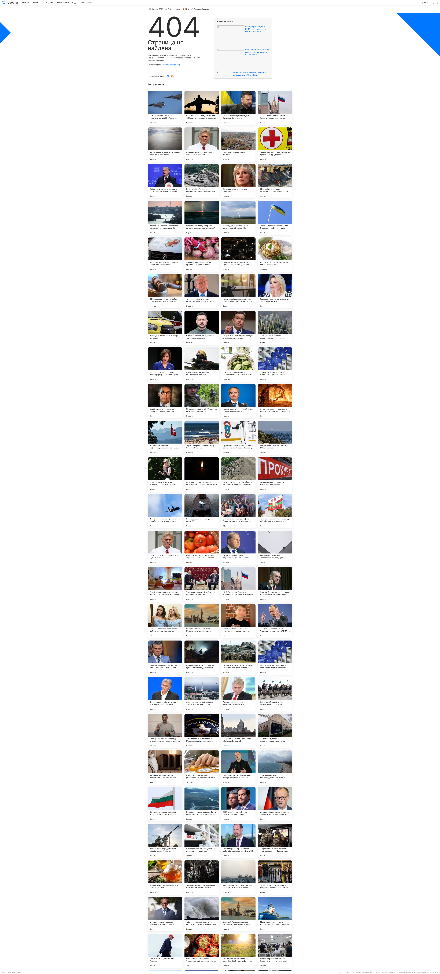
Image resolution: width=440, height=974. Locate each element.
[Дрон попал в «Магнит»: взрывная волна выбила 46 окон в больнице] (238, 438)
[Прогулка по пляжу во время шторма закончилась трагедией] (201, 218)
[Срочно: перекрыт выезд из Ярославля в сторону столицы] (238, 254)
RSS (340, 972)
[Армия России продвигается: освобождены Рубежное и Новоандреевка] (165, 841)
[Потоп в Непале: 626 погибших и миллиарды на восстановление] (238, 474)
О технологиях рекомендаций (362, 972)
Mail (3, 972)
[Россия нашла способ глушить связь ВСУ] (201, 511)
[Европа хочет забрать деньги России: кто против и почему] (275, 658)
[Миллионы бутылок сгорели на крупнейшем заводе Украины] (201, 658)
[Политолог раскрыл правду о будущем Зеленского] (238, 108)
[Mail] (3, 2)
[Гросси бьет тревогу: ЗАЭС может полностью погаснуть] (238, 401)
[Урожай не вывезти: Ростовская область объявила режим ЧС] (165, 218)
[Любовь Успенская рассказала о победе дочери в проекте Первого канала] (165, 621)
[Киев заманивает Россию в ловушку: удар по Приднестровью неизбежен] (165, 364)
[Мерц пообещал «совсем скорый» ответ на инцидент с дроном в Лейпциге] (165, 914)
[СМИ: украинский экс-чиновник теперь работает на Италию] (238, 767)
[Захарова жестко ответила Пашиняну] (238, 181)
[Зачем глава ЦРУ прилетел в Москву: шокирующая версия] (201, 731)
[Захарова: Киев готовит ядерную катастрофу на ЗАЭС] (275, 291)
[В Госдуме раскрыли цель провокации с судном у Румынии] (275, 914)
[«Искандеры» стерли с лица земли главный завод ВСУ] (238, 218)
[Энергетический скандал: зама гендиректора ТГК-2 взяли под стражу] (275, 841)
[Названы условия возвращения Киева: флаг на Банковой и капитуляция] (275, 218)
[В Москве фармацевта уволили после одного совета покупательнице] (201, 841)
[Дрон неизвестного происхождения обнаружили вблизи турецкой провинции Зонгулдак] (275, 767)
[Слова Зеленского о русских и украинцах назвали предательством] (201, 328)
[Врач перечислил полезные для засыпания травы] (165, 877)
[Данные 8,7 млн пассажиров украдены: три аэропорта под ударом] (238, 914)
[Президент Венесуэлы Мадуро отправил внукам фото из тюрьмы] (165, 731)
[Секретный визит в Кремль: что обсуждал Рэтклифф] (238, 731)
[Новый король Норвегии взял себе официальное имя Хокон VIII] (238, 841)
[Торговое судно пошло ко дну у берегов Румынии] (201, 438)
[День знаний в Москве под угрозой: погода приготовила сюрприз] (165, 474)
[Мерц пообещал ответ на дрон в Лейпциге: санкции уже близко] (275, 804)
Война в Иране (174, 9)
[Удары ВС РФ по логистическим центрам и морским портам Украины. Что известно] (201, 877)
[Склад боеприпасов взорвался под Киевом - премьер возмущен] (275, 401)
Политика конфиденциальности (384, 972)
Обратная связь (422, 972)
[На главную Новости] (11, 2)
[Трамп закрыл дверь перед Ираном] (165, 951)
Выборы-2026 (157, 9)
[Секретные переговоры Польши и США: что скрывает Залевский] (238, 658)
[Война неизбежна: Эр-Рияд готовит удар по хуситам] (275, 694)
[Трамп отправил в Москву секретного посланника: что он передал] (201, 291)
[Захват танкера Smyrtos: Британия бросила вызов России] (165, 144)
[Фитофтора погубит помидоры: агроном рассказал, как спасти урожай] (201, 548)
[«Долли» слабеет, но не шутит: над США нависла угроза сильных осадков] (201, 914)
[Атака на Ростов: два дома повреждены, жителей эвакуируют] (201, 364)
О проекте (347, 972)
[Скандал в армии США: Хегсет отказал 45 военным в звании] (165, 658)
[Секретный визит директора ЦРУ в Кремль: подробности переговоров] (238, 328)
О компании (11, 972)
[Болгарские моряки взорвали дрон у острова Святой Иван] (165, 804)
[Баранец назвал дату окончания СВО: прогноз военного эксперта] (201, 108)
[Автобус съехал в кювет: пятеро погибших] (165, 328)
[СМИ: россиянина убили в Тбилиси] (238, 144)
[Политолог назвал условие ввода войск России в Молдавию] (275, 511)
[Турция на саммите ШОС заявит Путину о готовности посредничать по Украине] (201, 584)
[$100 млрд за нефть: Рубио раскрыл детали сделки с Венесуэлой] (238, 804)
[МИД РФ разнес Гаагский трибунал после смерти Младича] (238, 584)
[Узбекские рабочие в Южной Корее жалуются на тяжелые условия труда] (275, 951)
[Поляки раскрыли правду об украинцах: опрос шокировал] (275, 364)
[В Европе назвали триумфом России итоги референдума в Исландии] (238, 511)
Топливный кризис (201, 9)
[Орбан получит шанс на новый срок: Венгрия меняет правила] (165, 181)
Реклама (19, 972)
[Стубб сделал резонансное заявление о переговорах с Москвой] (165, 401)
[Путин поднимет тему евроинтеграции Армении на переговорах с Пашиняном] (238, 548)
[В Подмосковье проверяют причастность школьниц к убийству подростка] (275, 474)
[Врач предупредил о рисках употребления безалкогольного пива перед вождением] (201, 767)
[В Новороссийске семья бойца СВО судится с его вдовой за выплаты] (165, 291)
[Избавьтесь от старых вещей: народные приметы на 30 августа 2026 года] (275, 877)
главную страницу (172, 65)
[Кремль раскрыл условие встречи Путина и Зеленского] (165, 548)
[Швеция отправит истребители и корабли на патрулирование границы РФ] (165, 511)
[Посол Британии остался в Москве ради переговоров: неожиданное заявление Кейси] (201, 621)
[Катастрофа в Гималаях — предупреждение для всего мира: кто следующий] (201, 181)
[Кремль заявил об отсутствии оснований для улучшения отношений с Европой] (165, 694)
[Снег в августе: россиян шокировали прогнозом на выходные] (275, 328)
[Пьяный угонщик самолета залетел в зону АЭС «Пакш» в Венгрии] (165, 108)
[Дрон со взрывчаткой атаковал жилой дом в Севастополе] (201, 694)
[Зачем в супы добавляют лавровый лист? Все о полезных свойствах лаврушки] (238, 364)
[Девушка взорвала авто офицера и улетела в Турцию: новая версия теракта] (275, 144)
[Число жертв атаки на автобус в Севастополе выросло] (165, 254)
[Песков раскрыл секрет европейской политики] (238, 694)
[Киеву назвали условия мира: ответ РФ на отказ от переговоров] (201, 144)
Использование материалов (406, 972)
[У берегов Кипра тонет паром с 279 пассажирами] (275, 438)
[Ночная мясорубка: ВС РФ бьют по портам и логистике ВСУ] (201, 401)
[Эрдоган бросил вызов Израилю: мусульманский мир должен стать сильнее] (275, 584)
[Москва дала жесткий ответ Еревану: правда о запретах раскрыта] (275, 108)
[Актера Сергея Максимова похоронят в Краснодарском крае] (201, 474)
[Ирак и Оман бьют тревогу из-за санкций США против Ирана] (238, 877)
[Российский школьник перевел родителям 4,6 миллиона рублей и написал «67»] (238, 291)
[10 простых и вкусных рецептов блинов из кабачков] (275, 254)
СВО (187, 9)
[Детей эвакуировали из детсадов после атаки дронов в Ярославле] (165, 584)
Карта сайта (434, 972)
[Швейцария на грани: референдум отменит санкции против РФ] (165, 438)
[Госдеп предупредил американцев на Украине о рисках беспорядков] (275, 731)
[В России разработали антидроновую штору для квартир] (275, 548)
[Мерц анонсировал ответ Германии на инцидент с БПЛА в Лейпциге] (275, 621)
